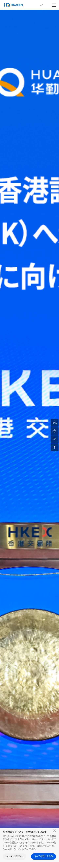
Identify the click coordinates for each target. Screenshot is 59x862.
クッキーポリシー (14, 856)
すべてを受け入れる (43, 856)
